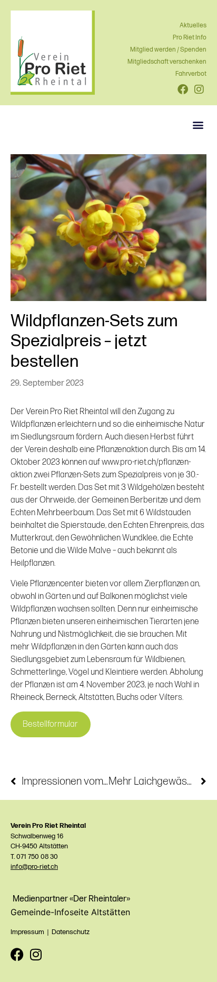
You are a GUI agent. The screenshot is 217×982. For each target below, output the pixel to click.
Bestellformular (50, 724)
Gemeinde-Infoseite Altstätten (70, 912)
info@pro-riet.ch (34, 867)
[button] (197, 124)
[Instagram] (35, 954)
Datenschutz (71, 932)
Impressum (27, 932)
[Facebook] (17, 954)
